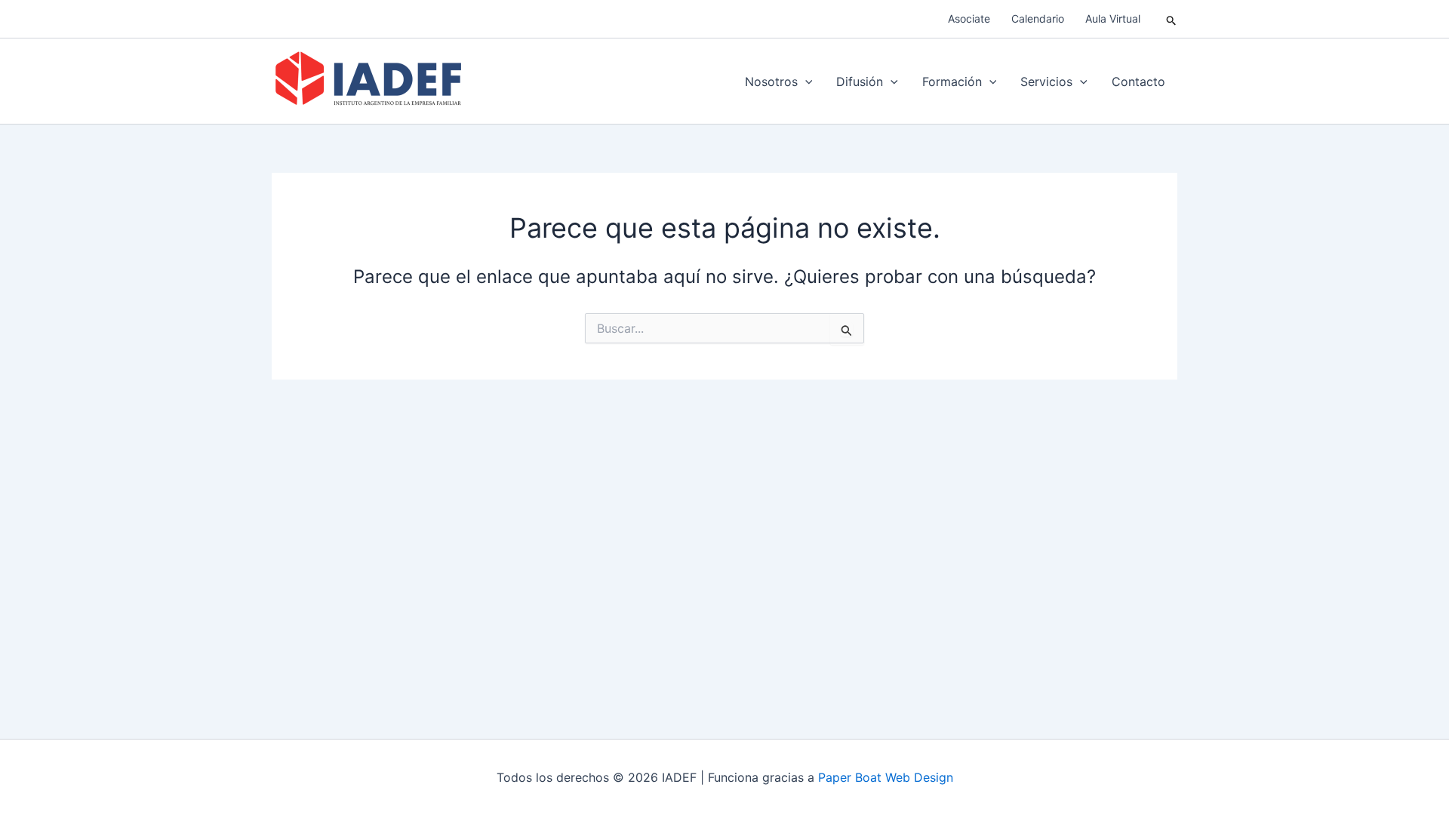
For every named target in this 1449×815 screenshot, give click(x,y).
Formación (952, 81)
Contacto (1138, 81)
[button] (1171, 19)
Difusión (859, 81)
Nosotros (771, 81)
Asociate (969, 18)
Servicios (1046, 81)
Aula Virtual (1112, 18)
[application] (805, 81)
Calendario (1037, 18)
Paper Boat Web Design (885, 777)
